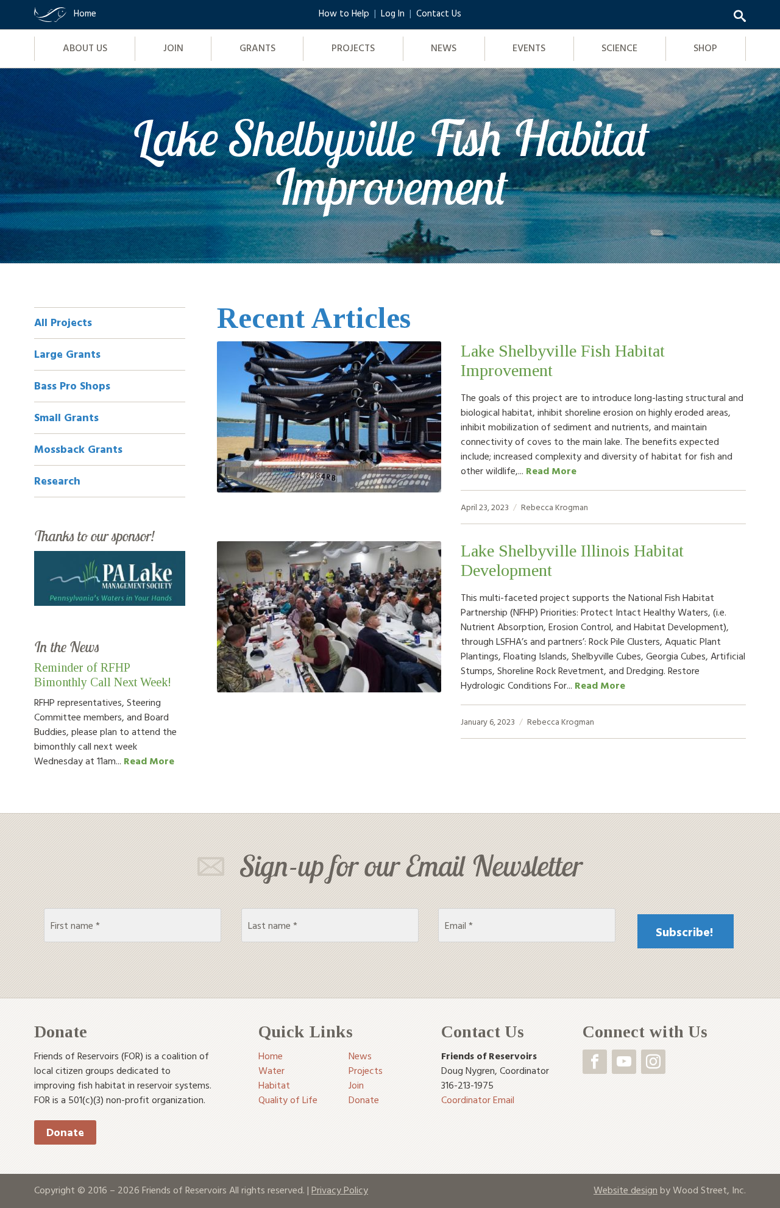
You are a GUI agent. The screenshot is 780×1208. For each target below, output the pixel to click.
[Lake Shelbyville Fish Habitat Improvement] (329, 416)
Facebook (595, 1062)
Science (619, 47)
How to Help (344, 13)
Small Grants (66, 417)
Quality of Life (287, 1099)
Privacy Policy (339, 1189)
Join (173, 47)
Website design (626, 1189)
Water (271, 1070)
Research (57, 480)
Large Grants (67, 354)
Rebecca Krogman (554, 506)
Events (528, 47)
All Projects (63, 322)
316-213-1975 (467, 1085)
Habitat (274, 1085)
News (443, 47)
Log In (393, 13)
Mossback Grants (78, 449)
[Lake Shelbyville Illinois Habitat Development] (329, 616)
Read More (551, 470)
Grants (257, 47)
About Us (85, 47)
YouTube (624, 1062)
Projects (353, 47)
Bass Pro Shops (72, 385)
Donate (65, 1132)
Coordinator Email (477, 1099)
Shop (705, 47)
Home (270, 1055)
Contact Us (438, 13)
